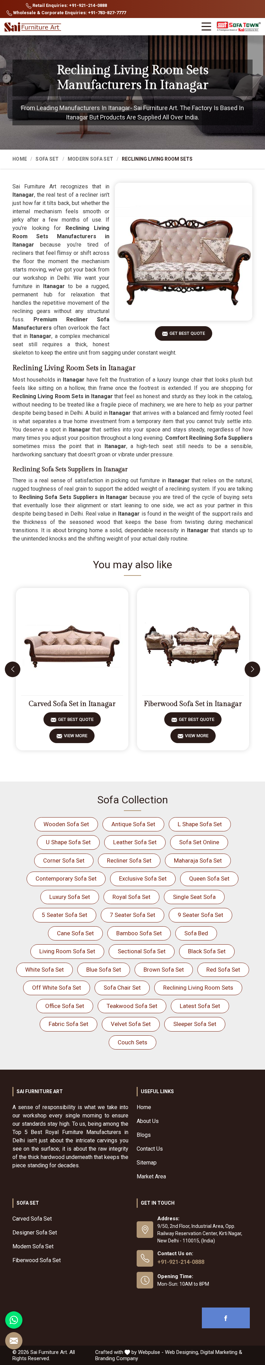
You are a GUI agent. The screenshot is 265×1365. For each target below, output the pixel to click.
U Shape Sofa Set (68, 842)
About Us (148, 1121)
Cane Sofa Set (75, 933)
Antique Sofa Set (133, 824)
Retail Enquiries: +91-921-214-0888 (69, 5)
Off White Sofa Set (56, 987)
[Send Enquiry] (13, 1340)
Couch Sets (132, 1042)
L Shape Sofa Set (200, 824)
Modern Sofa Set (91, 159)
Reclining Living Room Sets (198, 987)
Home (19, 159)
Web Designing (181, 1352)
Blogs (144, 1135)
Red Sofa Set (223, 969)
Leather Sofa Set (135, 842)
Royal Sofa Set (131, 896)
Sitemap (147, 1162)
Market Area (151, 1176)
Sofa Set (47, 159)
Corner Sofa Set (64, 860)
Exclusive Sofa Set (143, 878)
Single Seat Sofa (194, 896)
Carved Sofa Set (32, 1218)
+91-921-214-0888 (180, 1262)
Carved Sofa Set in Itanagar (72, 704)
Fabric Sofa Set (68, 1023)
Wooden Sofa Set (66, 824)
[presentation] (12, 669)
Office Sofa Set (64, 1005)
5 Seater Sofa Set (64, 914)
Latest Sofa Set (200, 1005)
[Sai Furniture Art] (33, 27)
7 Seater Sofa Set (132, 914)
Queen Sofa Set (209, 878)
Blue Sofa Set (103, 969)
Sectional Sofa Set (142, 951)
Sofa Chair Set (122, 987)
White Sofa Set (44, 969)
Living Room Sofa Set (67, 951)
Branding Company (116, 1358)
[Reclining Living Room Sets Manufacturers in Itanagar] (184, 251)
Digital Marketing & (221, 1352)
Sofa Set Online (199, 842)
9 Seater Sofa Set (200, 914)
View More (75, 735)
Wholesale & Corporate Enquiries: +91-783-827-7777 (69, 12)
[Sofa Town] (239, 26)
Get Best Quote (187, 333)
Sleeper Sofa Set (194, 1023)
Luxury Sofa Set (69, 896)
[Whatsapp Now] (13, 1320)
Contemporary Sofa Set (66, 878)
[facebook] (226, 1318)
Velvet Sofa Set (131, 1023)
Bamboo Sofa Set (139, 933)
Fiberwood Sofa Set (36, 1260)
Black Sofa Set (207, 951)
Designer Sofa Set (34, 1232)
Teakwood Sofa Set (132, 1005)
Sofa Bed (196, 933)
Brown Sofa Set (164, 969)
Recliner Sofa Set (129, 860)
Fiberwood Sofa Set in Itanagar (193, 704)
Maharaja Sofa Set (198, 860)
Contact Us (150, 1148)
